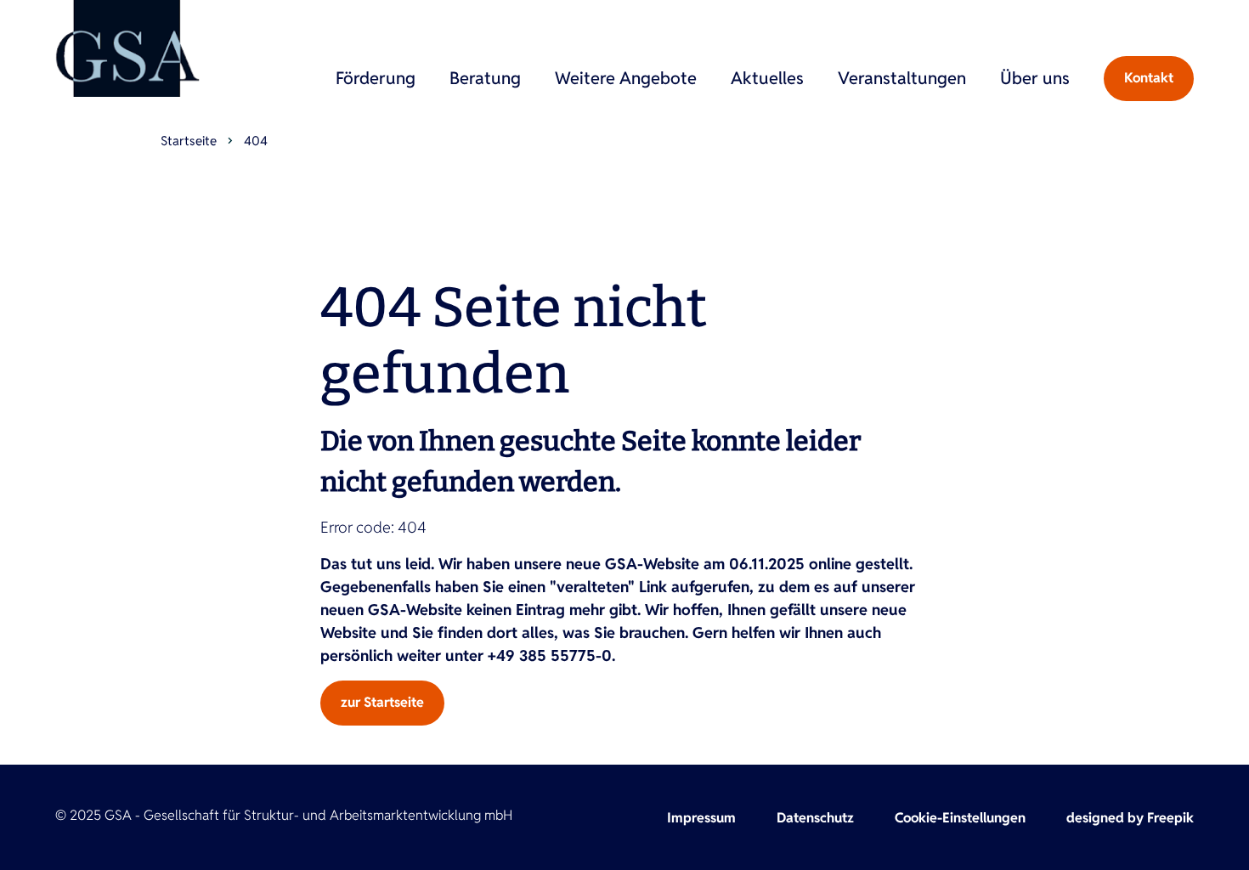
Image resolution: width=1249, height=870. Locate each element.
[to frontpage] (127, 48)
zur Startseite (382, 702)
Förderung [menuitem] (375, 78)
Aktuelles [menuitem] (767, 78)
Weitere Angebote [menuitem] (626, 78)
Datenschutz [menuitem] (815, 818)
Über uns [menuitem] (1035, 78)
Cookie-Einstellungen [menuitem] (960, 818)
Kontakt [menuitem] (1148, 78)
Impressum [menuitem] (701, 818)
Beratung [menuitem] (485, 78)
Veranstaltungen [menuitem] (902, 78)
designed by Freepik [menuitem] (1130, 818)
